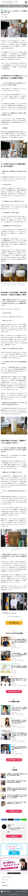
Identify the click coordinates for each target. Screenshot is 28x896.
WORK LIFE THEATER (16, 663)
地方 (15, 660)
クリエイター (14, 740)
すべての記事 (8, 6)
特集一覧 (22, 6)
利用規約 (3, 882)
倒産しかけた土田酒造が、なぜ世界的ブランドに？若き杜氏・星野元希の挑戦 (19, 667)
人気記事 (15, 6)
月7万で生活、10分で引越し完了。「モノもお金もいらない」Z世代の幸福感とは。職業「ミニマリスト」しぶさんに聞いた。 (19, 735)
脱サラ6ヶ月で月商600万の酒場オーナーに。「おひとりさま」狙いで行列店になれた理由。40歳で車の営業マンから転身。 (19, 641)
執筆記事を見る (14, 836)
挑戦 (18, 660)
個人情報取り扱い (5, 885)
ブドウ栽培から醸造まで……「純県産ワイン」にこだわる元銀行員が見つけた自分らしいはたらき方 (19, 655)
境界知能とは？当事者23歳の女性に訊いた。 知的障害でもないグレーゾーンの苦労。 (19, 748)
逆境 (17, 753)
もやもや (21, 714)
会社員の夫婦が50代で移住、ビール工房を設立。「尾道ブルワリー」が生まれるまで (19, 680)
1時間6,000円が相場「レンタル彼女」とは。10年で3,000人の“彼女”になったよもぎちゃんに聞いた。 (19, 722)
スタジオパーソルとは (6, 877)
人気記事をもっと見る (14, 811)
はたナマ (13, 637)
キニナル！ (4, 9)
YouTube (13, 753)
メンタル (19, 740)
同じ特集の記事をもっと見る (14, 759)
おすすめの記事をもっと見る (14, 691)
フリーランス (14, 726)
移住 (15, 685)
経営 (15, 647)
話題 (6, 16)
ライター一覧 (4, 879)
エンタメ (13, 714)
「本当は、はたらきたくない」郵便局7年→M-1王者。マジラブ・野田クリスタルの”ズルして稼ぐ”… (19, 709)
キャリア (18, 647)
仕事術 (17, 714)
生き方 (25, 685)
